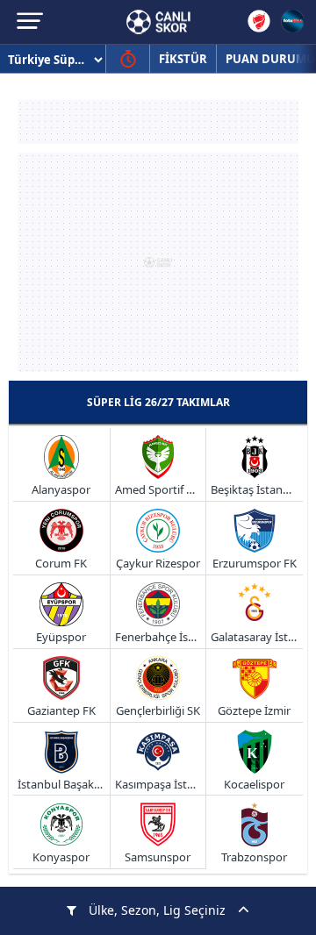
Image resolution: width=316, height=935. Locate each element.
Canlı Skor (158, 22)
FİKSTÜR (183, 59)
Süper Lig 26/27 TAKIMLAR (158, 402)
